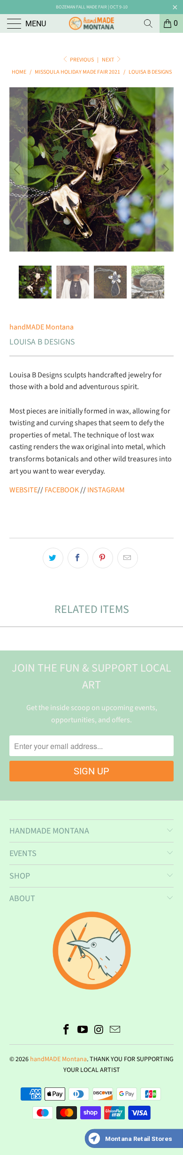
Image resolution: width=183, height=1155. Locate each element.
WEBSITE (23, 490)
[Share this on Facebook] (78, 558)
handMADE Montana (41, 327)
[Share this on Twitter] (53, 558)
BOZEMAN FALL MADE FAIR (81, 7)
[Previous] (18, 169)
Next (108, 60)
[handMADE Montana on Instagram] (99, 1031)
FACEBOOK (62, 490)
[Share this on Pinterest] (102, 558)
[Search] (148, 23)
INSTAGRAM (106, 490)
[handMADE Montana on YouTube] (83, 1031)
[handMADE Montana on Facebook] (67, 1031)
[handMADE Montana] (91, 23)
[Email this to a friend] (127, 558)
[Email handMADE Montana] (115, 1031)
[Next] (164, 169)
